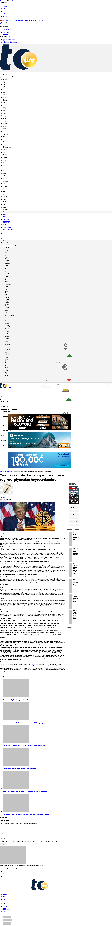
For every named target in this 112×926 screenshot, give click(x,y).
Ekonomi (5, 6)
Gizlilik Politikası (6, 909)
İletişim (4, 911)
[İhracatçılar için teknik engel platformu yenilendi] (70, 561)
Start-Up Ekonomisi (8, 229)
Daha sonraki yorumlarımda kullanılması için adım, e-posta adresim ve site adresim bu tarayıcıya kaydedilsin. (29, 841)
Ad (1, 836)
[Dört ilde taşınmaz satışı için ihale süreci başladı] (70, 608)
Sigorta (4, 231)
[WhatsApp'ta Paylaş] (3, 536)
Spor (4, 11)
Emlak (4, 226)
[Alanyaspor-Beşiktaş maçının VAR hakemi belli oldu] (70, 546)
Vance (11, 674)
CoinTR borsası (31, 664)
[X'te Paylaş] (3, 533)
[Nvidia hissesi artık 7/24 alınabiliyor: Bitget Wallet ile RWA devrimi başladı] (34, 803)
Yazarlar (15, 1)
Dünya (4, 10)
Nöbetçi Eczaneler (6, 20)
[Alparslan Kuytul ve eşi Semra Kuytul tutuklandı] (70, 592)
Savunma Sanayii (7, 222)
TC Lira (13, 914)
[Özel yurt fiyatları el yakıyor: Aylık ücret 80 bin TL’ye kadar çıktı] (70, 577)
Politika (4, 8)
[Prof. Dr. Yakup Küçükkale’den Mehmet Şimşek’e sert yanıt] (70, 624)
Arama (10, 1)
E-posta (2, 838)
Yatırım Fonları (6, 227)
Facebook (6, 29)
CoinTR (2, 674)
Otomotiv (5, 224)
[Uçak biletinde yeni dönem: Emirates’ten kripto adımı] (34, 757)
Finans (4, 214)
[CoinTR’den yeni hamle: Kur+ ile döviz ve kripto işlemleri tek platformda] (34, 734)
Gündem (5, 5)
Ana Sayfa (4, 1)
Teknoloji (5, 16)
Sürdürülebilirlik (6, 221)
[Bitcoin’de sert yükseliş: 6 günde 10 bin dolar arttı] (34, 688)
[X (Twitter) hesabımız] (3, 31)
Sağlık (4, 15)
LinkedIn (6, 34)
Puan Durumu (39, 20)
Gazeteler (32, 20)
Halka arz (5, 218)
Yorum (2, 833)
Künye (4, 908)
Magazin (5, 13)
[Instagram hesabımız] (3, 236)
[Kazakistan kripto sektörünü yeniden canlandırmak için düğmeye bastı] (34, 711)
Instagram (6, 32)
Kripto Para (5, 219)
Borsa (4, 216)
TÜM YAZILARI (3, 497)
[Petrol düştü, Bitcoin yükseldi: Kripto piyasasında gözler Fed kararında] (34, 780)
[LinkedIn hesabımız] (3, 238)
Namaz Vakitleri (24, 20)
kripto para (7, 674)
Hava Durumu (15, 20)
